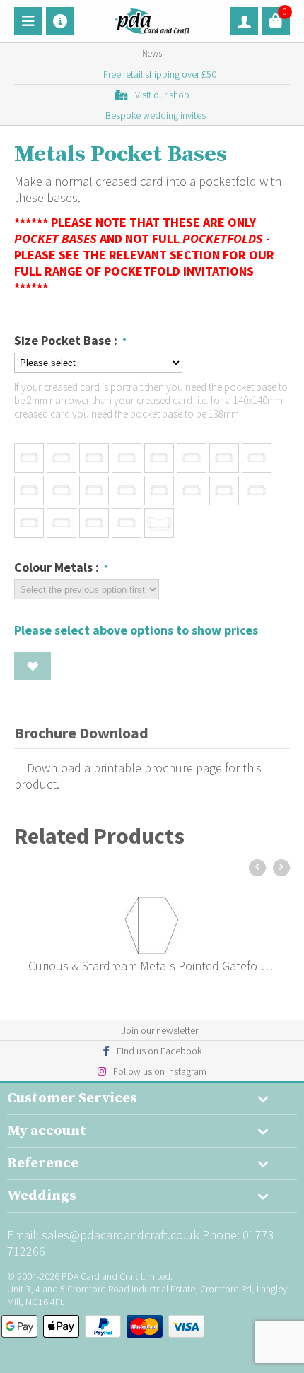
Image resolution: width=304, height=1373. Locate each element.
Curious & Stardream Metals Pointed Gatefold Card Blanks (152, 965)
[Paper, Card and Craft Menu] (28, 21)
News (152, 53)
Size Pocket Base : (67, 340)
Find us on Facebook (159, 1050)
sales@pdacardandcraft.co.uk (120, 1235)
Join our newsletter (160, 1030)
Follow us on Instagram (159, 1071)
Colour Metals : (58, 567)
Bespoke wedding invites (155, 115)
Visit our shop (162, 94)
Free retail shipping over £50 (159, 74)
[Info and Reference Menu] (60, 21)
